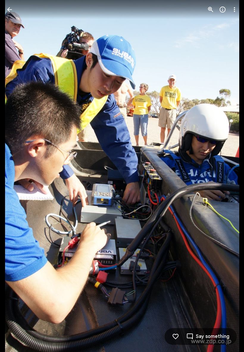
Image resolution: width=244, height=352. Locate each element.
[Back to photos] (9, 9)
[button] (16, 176)
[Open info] (223, 10)
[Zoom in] (211, 10)
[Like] (175, 336)
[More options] (234, 10)
